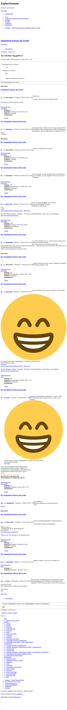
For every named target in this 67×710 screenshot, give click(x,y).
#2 (1, 129)
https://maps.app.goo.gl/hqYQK (9, 532)
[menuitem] (6, 17)
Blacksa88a (4, 221)
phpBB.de (20, 694)
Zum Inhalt (4, 11)
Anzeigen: (5, 603)
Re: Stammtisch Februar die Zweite (13, 121)
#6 (1, 242)
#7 (1, 264)
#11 (2, 522)
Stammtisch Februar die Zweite (15, 40)
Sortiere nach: (21, 603)
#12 (2, 562)
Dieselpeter (4, 108)
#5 (1, 204)
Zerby (2, 377)
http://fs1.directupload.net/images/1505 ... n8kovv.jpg (15, 210)
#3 (1, 150)
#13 (2, 581)
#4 (1, 175)
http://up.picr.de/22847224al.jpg (9, 215)
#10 (2, 503)
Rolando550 (4, 484)
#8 (1, 292)
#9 (1, 397)
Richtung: (39, 603)
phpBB (10, 691)
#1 (1, 97)
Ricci (2, 566)
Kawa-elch (4, 183)
